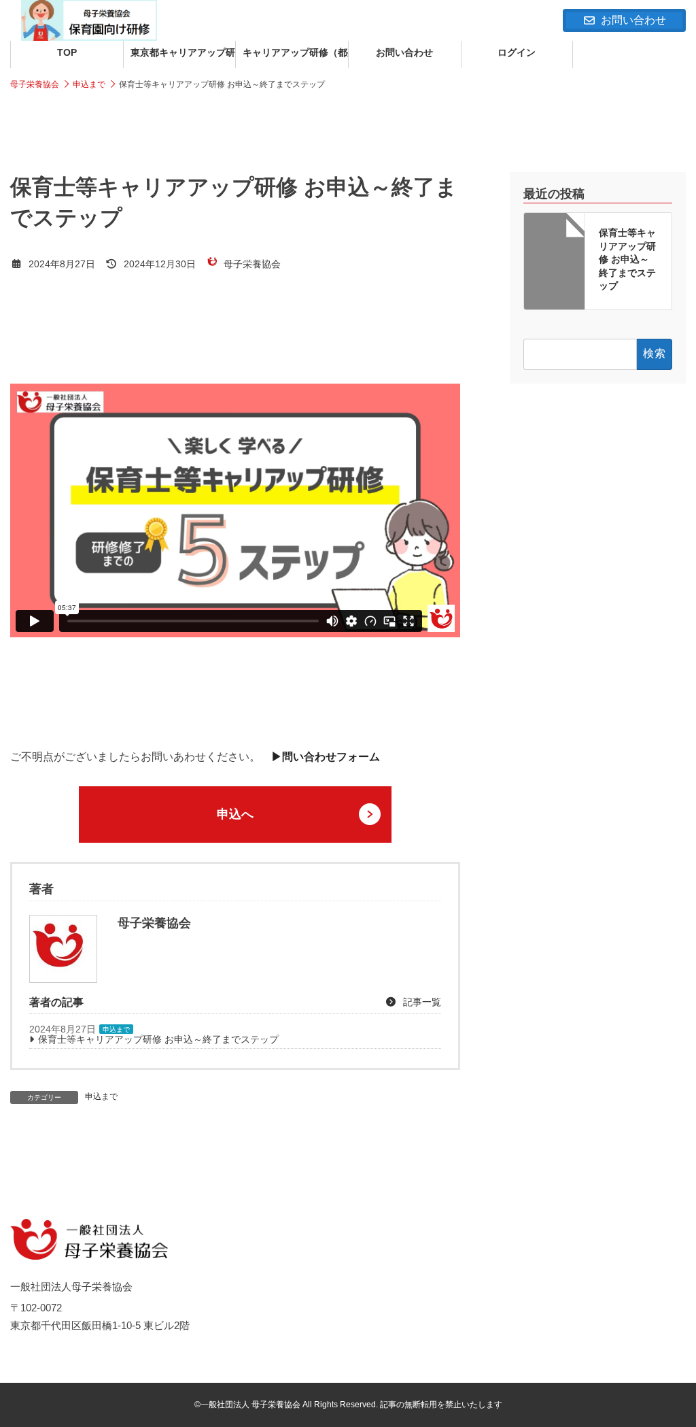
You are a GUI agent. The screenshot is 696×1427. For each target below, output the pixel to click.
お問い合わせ (633, 20)
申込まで (116, 1029)
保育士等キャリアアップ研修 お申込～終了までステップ (158, 1039)
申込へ (235, 814)
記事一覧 (420, 1001)
